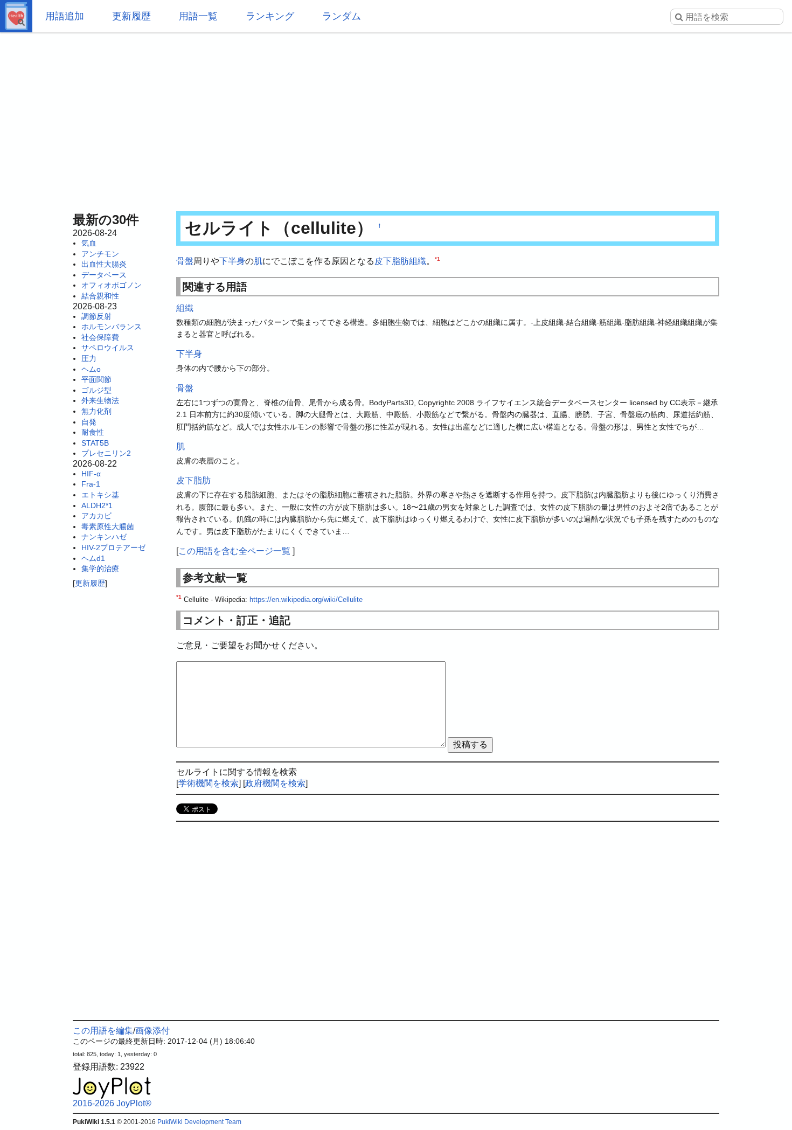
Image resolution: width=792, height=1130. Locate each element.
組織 (417, 261)
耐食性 (92, 432)
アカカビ (96, 515)
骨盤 (184, 261)
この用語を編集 (103, 1030)
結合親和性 (100, 296)
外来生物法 (100, 400)
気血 (88, 243)
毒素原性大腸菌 (107, 526)
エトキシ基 (100, 494)
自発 (88, 422)
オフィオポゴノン (111, 285)
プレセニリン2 (106, 453)
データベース (104, 275)
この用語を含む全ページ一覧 (234, 551)
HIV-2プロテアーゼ (113, 547)
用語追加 (64, 16)
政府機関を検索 (275, 783)
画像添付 (152, 1030)
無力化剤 (96, 411)
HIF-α (91, 473)
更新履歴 (131, 16)
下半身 (232, 261)
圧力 (88, 358)
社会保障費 (100, 337)
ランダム (341, 16)
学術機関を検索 (208, 783)
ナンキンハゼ (104, 536)
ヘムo (91, 369)
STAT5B (95, 443)
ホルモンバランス (111, 326)
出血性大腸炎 (104, 264)
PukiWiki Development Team (199, 1122)
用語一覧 (198, 16)
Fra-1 (90, 484)
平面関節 (96, 379)
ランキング (270, 16)
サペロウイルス (107, 347)
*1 (437, 259)
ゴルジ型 (96, 390)
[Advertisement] (396, 118)
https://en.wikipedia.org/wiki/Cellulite (306, 599)
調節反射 (96, 316)
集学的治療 (100, 568)
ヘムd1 (93, 558)
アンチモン (100, 253)
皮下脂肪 (391, 261)
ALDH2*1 (97, 505)
